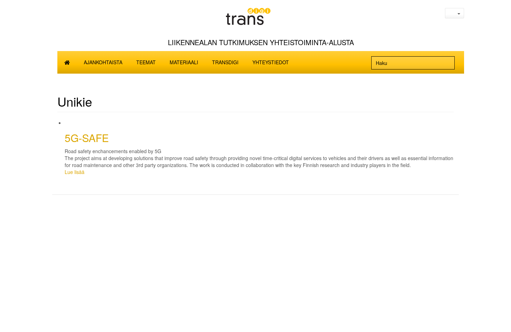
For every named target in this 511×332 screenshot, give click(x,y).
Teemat (146, 62)
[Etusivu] (260, 18)
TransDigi (225, 62)
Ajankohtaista (103, 62)
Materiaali (184, 62)
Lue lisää (74, 171)
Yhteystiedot (270, 62)
